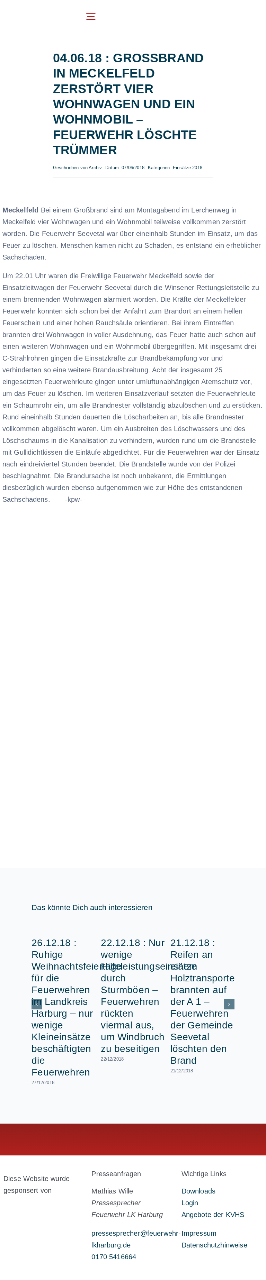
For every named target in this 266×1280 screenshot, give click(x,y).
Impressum (198, 1233)
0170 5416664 (113, 1257)
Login (189, 1203)
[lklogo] (33, 11)
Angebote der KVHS (213, 1214)
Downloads (198, 1191)
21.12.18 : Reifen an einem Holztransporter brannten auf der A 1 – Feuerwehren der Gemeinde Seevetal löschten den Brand (204, 1001)
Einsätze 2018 (187, 167)
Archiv (95, 167)
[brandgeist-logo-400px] (39, 1206)
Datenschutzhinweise (214, 1245)
